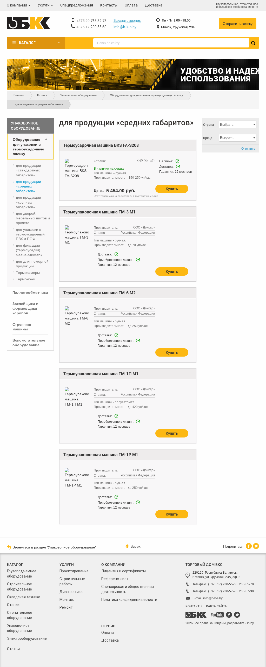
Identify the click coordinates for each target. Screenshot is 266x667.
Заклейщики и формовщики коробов (25, 308)
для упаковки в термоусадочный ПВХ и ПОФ (30, 234)
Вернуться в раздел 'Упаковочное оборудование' (54, 547)
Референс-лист (115, 579)
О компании (17, 5)
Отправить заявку (237, 24)
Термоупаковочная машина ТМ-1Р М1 (100, 454)
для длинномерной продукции (32, 263)
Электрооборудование (27, 638)
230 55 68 (91, 27)
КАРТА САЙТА (216, 606)
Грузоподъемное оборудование (21, 573)
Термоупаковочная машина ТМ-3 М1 (99, 211)
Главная (19, 95)
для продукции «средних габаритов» (28, 186)
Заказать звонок (127, 20)
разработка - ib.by (240, 623)
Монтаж (66, 599)
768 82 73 (91, 21)
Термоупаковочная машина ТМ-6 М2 (99, 292)
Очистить (248, 148)
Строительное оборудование (19, 586)
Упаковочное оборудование (78, 95)
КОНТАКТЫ (193, 606)
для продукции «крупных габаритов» (28, 202)
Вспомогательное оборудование (28, 342)
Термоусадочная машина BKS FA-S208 (101, 145)
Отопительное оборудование (19, 615)
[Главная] (28, 23)
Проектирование (74, 571)
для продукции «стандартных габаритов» (28, 170)
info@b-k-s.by (125, 27)
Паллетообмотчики (30, 292)
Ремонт (66, 607)
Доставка (153, 5)
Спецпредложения (76, 5)
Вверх (135, 546)
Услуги (44, 5)
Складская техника (23, 597)
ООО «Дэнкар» (144, 227)
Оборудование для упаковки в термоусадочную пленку (146, 95)
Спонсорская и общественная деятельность (127, 589)
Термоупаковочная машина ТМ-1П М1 (100, 373)
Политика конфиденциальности (129, 599)
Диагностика (71, 592)
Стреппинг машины (21, 326)
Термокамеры (28, 272)
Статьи (13, 649)
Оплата (131, 5)
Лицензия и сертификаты (123, 571)
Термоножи (25, 279)
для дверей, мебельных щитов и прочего (33, 218)
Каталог (27, 43)
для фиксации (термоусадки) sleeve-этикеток (29, 250)
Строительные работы (72, 581)
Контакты (108, 5)
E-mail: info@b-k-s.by (207, 598)
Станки (13, 605)
